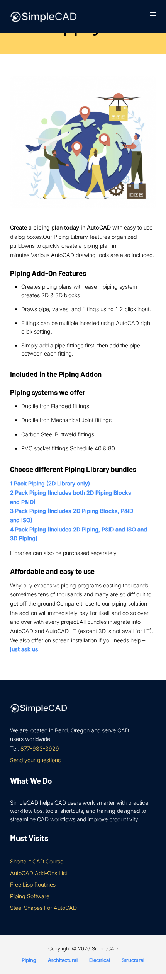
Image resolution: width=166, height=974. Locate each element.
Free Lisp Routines (33, 884)
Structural (133, 960)
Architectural (63, 960)
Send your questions (35, 760)
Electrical (99, 960)
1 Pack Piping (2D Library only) (50, 483)
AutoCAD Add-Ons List (38, 873)
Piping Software (29, 896)
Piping (29, 960)
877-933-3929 (39, 748)
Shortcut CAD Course (36, 861)
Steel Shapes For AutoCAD (43, 907)
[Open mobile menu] (153, 13)
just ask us (24, 649)
